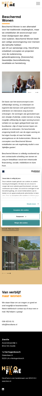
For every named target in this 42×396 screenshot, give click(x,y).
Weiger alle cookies (21, 223)
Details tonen (31, 204)
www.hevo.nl (6, 381)
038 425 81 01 (8, 321)
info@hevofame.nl (9, 325)
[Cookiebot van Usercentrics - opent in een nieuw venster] (31, 171)
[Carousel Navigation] (33, 93)
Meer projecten (10, 229)
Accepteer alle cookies (21, 210)
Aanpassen (20, 216)
